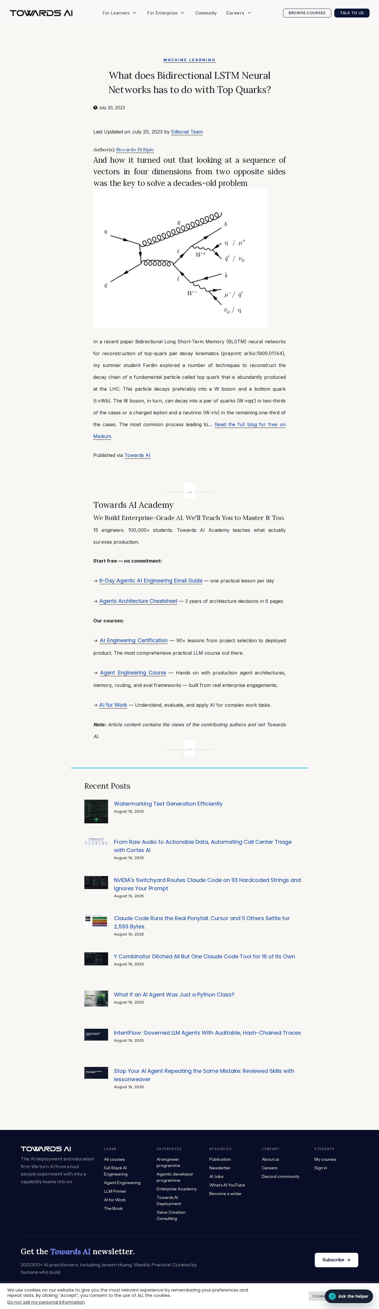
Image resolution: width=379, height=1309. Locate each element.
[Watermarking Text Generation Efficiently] (96, 802)
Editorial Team (187, 132)
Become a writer (225, 1193)
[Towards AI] (41, 13)
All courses (114, 1159)
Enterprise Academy (170, 29)
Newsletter (116, 64)
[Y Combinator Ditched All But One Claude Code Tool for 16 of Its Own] (96, 955)
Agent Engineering (122, 1182)
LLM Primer (115, 1191)
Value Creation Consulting (176, 41)
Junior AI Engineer (246, 29)
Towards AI (137, 455)
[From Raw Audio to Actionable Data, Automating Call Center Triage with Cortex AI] (96, 840)
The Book (114, 41)
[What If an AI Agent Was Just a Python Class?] (96, 993)
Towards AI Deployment (169, 1200)
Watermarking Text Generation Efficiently (168, 803)
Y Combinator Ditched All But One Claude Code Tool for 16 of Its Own (204, 956)
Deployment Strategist (251, 53)
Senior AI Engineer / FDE (252, 41)
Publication (116, 53)
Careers (269, 1167)
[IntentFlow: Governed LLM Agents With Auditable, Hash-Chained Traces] (96, 1031)
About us (270, 1159)
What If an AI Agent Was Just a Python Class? (174, 994)
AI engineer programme (168, 1162)
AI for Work (113, 705)
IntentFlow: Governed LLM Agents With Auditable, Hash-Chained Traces (207, 1032)
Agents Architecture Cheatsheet (138, 601)
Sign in (320, 1167)
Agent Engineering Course (133, 672)
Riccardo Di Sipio (135, 149)
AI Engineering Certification (134, 640)
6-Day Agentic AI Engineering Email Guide (151, 580)
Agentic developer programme (175, 1177)
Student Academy (123, 29)
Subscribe (336, 1260)
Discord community (280, 1176)
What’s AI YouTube (124, 88)
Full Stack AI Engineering (116, 1171)
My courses (325, 1159)
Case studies (163, 53)
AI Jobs (112, 76)
